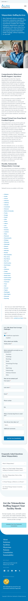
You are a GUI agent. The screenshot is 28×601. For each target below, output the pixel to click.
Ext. (5, 407)
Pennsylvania (7, 273)
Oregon (6, 271)
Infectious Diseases (11, 372)
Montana (6, 248)
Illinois (5, 221)
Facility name (8, 343)
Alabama (6, 194)
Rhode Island (7, 275)
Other (7, 375)
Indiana (6, 223)
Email (6, 394)
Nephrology (9, 368)
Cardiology (8, 356)
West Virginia (7, 294)
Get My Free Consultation (14, 438)
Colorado (6, 204)
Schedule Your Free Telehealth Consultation (14, 525)
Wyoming (6, 298)
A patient (8, 338)
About (5, 540)
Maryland (6, 236)
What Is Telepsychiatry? (8, 463)
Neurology (8, 359)
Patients (6, 550)
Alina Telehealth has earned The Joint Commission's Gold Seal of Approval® (12, 587)
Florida (5, 213)
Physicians (7, 547)
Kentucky (6, 229)
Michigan (6, 240)
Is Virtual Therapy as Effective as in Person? (13, 481)
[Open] (25, 6)
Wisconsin (6, 296)
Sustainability (8, 555)
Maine (5, 233)
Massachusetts (7, 238)
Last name (7, 387)
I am (5, 333)
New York (6, 261)
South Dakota (7, 279)
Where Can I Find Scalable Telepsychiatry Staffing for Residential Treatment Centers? (13, 469)
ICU (7, 366)
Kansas (6, 227)
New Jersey (7, 256)
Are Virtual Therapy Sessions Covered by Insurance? (12, 487)
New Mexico (7, 258)
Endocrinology (9, 370)
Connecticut (7, 206)
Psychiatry (8, 354)
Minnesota (6, 242)
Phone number (8, 400)
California (6, 202)
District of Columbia (9, 211)
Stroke (7, 361)
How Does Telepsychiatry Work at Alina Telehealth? (12, 476)
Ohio (5, 267)
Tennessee (6, 281)
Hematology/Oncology (12, 363)
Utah (5, 286)
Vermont (6, 288)
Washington (7, 292)
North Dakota (7, 265)
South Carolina (7, 277)
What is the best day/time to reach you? (13, 414)
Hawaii (5, 217)
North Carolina (7, 263)
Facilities (6, 545)
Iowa (5, 225)
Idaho (5, 219)
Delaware (6, 209)
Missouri (6, 246)
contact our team (18, 318)
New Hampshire (8, 254)
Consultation (8, 552)
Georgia (6, 215)
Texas (5, 283)
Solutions (6, 542)
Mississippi (6, 244)
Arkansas (6, 200)
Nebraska (6, 250)
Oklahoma (6, 269)
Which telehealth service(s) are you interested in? (13, 351)
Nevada (6, 252)
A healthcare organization (12, 335)
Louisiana (6, 231)
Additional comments (9, 428)
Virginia (6, 290)
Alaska (5, 196)
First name (7, 381)
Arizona (6, 198)
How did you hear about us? (11, 422)
